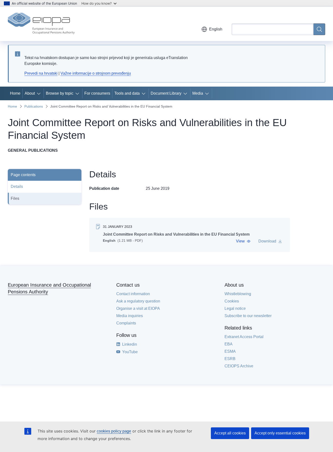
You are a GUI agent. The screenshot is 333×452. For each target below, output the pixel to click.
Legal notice (235, 308)
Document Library (166, 93)
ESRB (230, 359)
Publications (33, 106)
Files (15, 198)
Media (197, 93)
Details (17, 186)
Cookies (232, 301)
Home (15, 93)
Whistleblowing (238, 294)
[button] (243, 241)
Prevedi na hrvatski (41, 73)
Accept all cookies (230, 433)
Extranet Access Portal (244, 337)
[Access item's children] (40, 93)
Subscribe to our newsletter (248, 316)
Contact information (133, 294)
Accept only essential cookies (280, 433)
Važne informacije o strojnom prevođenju (95, 73)
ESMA (230, 351)
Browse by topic (59, 93)
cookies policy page (114, 431)
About (30, 93)
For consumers (97, 93)
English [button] (215, 29)
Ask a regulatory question (138, 301)
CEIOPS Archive (239, 366)
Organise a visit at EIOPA (138, 308)
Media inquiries (129, 316)
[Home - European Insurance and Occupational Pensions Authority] (41, 24)
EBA (229, 344)
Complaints (126, 323)
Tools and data (127, 93)
